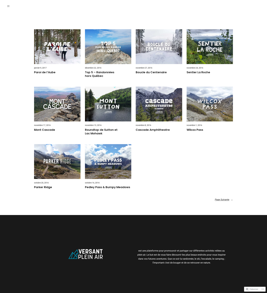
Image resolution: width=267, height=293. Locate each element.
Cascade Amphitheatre (153, 130)
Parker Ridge (43, 187)
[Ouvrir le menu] (8, 6)
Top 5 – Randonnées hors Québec (99, 74)
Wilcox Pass (195, 130)
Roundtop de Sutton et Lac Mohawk (101, 131)
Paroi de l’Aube (44, 72)
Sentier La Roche (198, 72)
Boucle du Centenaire (151, 72)
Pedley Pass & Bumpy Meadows (107, 187)
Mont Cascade (44, 130)
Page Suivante (224, 199)
